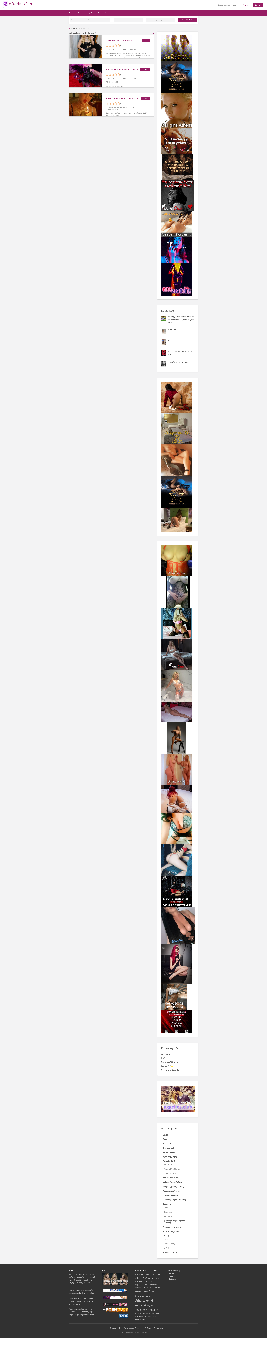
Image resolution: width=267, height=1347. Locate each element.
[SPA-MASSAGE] (176, 428)
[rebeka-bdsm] (176, 828)
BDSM (138, 1313)
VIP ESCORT (148, 1316)
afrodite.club (20, 3)
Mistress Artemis (117, 50)
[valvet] (176, 224)
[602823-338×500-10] (178, 925)
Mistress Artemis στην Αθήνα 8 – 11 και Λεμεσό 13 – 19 (130, 69)
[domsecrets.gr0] (176, 891)
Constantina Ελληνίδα (170, 1070)
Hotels (166, 1207)
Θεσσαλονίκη (169, 1244)
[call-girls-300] (176, 110)
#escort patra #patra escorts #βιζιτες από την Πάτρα (147, 1288)
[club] (176, 654)
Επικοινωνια (122, 13)
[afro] (178, 592)
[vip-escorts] (176, 77)
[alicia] (176, 738)
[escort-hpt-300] (176, 460)
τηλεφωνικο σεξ (140, 1319)
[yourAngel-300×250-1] (176, 250)
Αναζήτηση (188, 20)
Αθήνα (166, 1239)
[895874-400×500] (176, 964)
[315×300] (177, 195)
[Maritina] (176, 397)
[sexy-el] (176, 799)
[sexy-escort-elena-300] (176, 519)
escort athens (150, 1313)
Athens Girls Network (173, 1169)
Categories (89, 13)
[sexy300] (176, 712)
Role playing (139, 1316)
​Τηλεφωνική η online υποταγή (119, 40)
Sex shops (168, 1212)
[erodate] (177, 166)
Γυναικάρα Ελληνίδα (169, 1062)
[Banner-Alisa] (176, 560)
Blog (99, 13)
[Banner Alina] (176, 769)
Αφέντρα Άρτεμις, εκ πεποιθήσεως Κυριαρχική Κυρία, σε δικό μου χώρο (136, 98)
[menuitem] (226, 5)
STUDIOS (168, 1216)
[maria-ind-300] (176, 623)
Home (106, 1328)
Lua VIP (164, 1058)
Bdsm (109, 50)
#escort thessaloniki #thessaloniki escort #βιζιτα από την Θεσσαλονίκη (147, 1300)
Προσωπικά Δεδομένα (144, 1328)
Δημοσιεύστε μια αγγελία (227, 5)
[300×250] (176, 48)
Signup (245, 5)
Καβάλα (167, 1248)
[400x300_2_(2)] (176, 1021)
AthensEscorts (170, 1173)
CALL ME (143, 1313)
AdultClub (168, 1165)
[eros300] (176, 279)
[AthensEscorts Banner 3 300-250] (176, 140)
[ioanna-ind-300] (176, 686)
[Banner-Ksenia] (176, 860)
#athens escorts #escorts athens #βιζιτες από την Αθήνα (148, 1278)
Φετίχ (154, 1316)
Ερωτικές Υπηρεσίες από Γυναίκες (117, 107)
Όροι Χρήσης (109, 13)
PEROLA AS (166, 1054)
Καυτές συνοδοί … (75, 13)
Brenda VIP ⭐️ (167, 1066)
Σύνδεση (258, 5)
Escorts (157, 1313)
